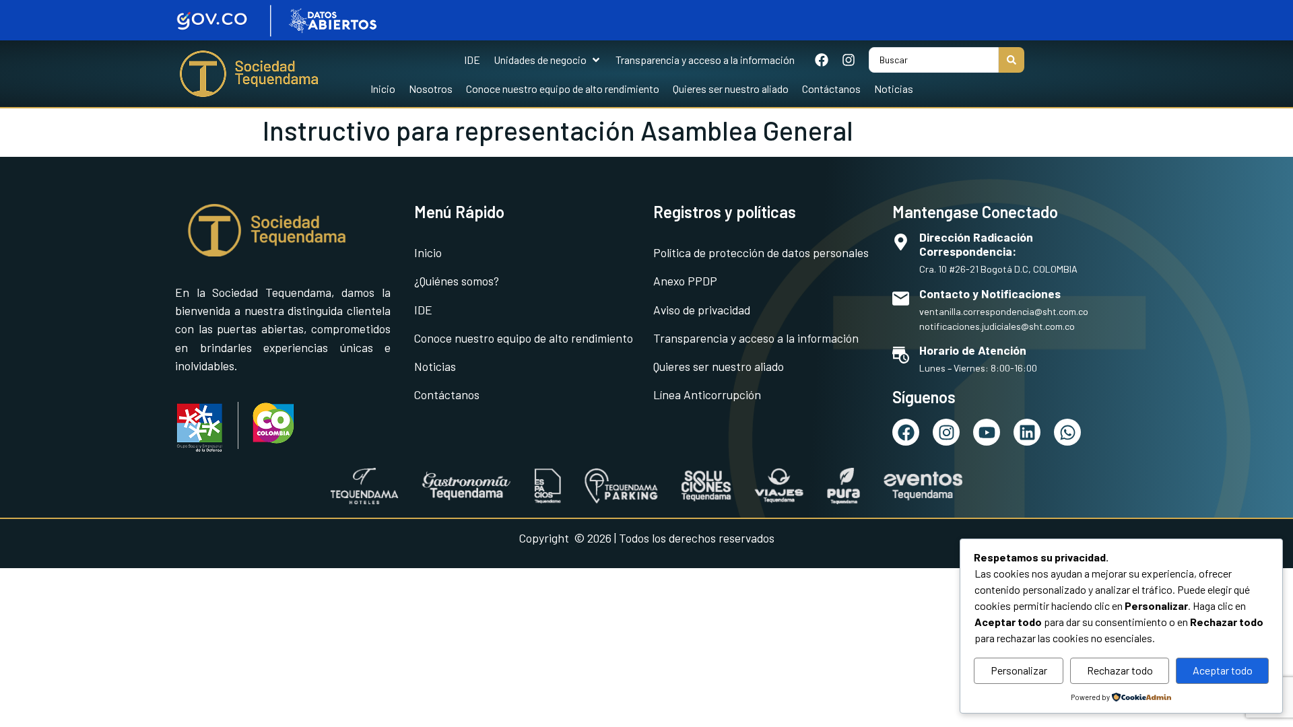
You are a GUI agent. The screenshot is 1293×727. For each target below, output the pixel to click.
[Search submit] (1011, 60)
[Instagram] (848, 60)
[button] (548, 59)
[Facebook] (821, 60)
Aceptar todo (1223, 670)
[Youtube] (986, 432)
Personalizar (1019, 670)
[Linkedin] (1027, 432)
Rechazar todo (1120, 670)
